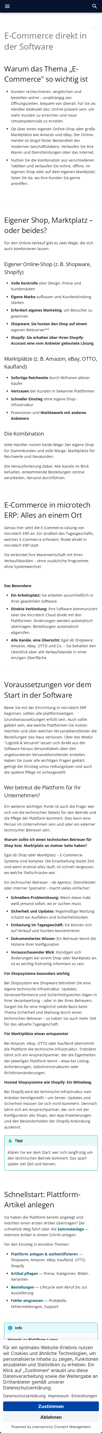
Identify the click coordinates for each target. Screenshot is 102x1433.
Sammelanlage (71, 1229)
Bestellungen (22, 1287)
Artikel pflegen (24, 1273)
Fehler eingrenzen (27, 1300)
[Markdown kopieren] (95, 29)
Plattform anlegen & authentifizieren (44, 1253)
